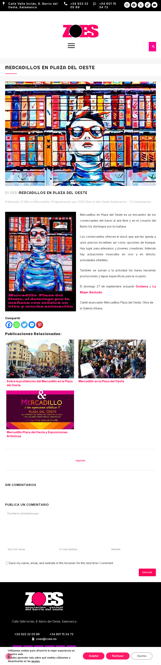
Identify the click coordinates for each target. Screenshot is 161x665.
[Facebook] (134, 5)
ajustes (35, 661)
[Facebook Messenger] (31, 324)
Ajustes (141, 656)
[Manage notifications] (8, 656)
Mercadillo (41, 202)
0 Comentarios (140, 202)
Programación (61, 202)
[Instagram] (127, 5)
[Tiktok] (148, 5)
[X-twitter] (141, 5)
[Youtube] (154, 5)
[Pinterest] (39, 324)
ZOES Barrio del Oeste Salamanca (102, 202)
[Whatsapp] (16, 324)
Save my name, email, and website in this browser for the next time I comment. (61, 563)
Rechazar (118, 656)
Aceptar (94, 656)
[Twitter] (24, 324)
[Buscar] (153, 46)
